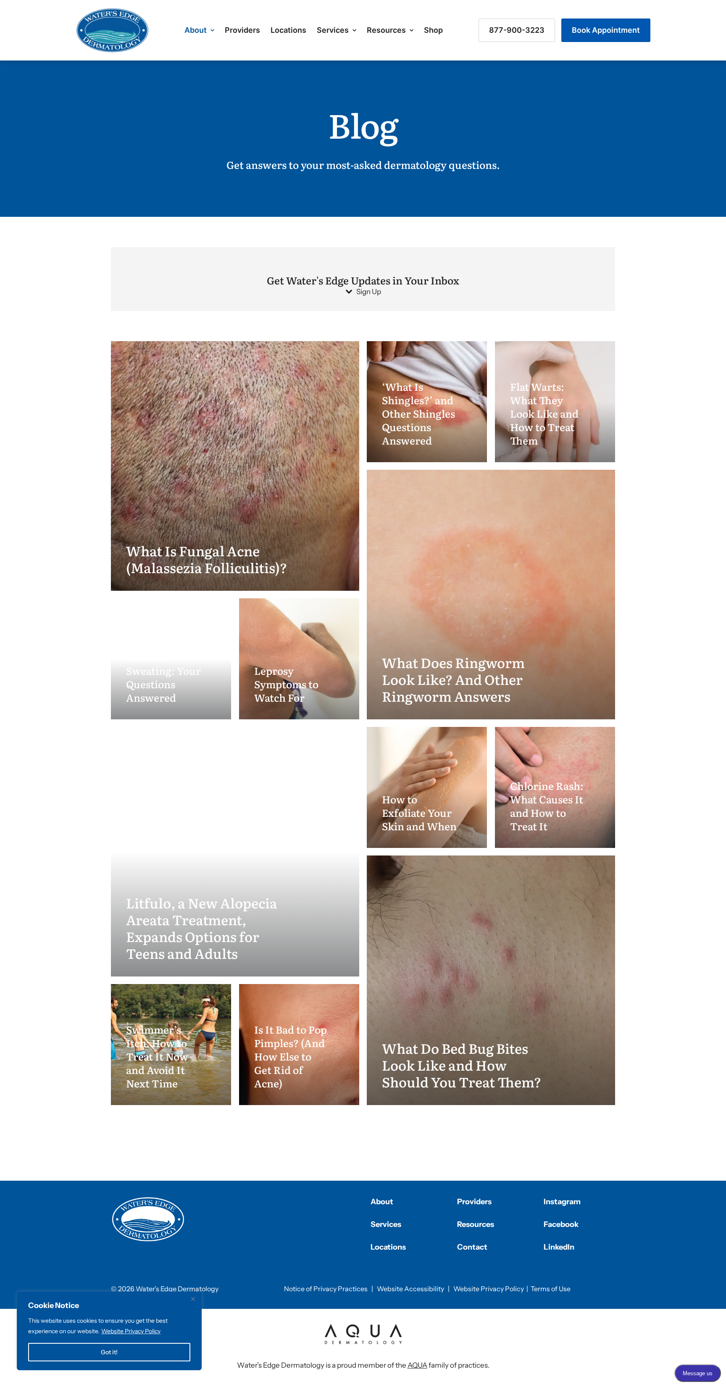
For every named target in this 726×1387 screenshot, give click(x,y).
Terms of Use (551, 1288)
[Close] (193, 1299)
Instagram (562, 1201)
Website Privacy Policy (130, 1331)
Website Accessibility (410, 1288)
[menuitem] (199, 30)
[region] (109, 1331)
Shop (433, 30)
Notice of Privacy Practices (326, 1288)
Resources (386, 30)
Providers (242, 30)
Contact (472, 1247)
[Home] (148, 1219)
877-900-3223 (516, 30)
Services (333, 30)
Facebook (561, 1224)
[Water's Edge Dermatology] (112, 30)
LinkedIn (559, 1247)
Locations (288, 30)
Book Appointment (606, 30)
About (195, 30)
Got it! (109, 1352)
